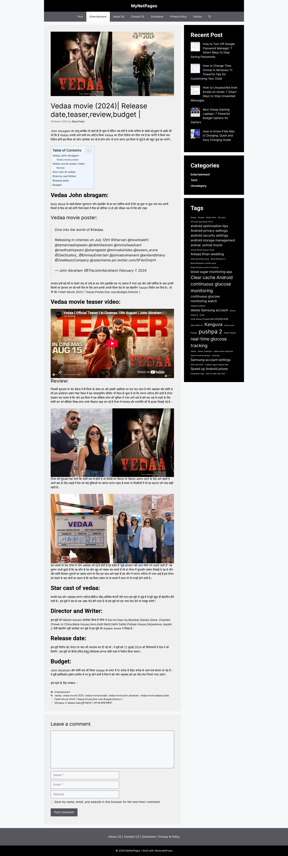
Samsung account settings (211, 360)
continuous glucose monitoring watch (205, 298)
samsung (216, 355)
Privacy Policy (178, 16)
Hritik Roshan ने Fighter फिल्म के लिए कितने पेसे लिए (209, 319)
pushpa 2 (210, 331)
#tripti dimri (211, 217)
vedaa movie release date (154, 695)
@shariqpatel (95, 250)
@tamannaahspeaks (71, 245)
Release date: (60, 180)
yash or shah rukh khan (215, 374)
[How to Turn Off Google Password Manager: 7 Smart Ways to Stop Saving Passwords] (195, 47)
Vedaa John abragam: (65, 155)
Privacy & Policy (169, 836)
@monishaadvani (128, 245)
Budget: (57, 184)
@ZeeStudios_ (66, 255)
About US (118, 16)
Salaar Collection (205, 351)
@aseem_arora (146, 250)
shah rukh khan (197, 365)
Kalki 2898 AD (197, 325)
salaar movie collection (223, 351)
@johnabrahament (124, 255)
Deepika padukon (198, 306)
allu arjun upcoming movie (202, 222)
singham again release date (216, 365)
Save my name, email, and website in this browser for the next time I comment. (107, 802)
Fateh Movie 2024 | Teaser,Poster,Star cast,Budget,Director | (88, 699)
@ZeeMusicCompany (72, 260)
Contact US (137, 16)
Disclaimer (157, 16)
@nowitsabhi (138, 240)
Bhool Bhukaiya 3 (218, 259)
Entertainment (98, 16)
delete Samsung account (209, 310)
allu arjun (222, 217)
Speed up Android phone (209, 369)
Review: (60, 167)
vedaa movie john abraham (123, 695)
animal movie (212, 245)
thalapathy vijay (197, 374)
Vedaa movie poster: (67, 159)
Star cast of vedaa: (64, 171)
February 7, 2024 (132, 270)
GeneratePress (163, 850)
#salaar (201, 217)
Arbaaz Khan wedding (207, 254)
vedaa (57, 695)
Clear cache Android (212, 277)
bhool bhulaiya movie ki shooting (204, 267)
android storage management (213, 240)
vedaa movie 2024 (73, 695)
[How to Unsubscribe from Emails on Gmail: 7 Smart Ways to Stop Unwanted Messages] (195, 91)
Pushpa (194, 333)
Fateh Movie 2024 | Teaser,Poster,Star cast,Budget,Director (98, 292)
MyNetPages (144, 5)
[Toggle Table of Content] (86, 150)
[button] (209, 17)
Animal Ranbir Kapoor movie (202, 250)
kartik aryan (229, 325)
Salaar (193, 351)
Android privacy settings (209, 231)
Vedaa (60, 301)
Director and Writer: (64, 176)
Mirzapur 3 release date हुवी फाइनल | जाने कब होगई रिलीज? (83, 702)
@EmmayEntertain (93, 255)
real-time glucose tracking (209, 342)
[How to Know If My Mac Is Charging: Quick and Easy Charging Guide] (195, 134)
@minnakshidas (119, 250)
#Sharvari (119, 240)
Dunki (202, 315)
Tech (80, 16)
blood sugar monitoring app (211, 272)
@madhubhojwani (69, 250)
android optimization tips (209, 226)
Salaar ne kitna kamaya (200, 355)
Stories (197, 16)
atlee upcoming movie (200, 259)
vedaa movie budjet (96, 695)
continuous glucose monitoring (211, 287)
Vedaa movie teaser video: (68, 163)
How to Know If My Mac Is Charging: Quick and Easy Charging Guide (219, 136)
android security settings (209, 235)
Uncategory (199, 185)
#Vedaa (96, 230)
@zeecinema (100, 260)
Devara (233, 311)
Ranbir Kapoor (230, 333)
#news (193, 217)
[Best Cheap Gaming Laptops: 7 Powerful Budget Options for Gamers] (195, 113)
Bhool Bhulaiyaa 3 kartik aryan (203, 263)
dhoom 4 (194, 315)
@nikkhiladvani (101, 245)
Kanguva (213, 324)
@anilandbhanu (152, 255)
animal (196, 245)
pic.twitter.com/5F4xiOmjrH (134, 260)
